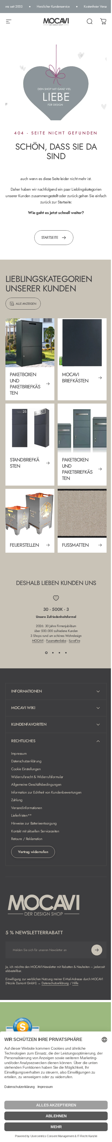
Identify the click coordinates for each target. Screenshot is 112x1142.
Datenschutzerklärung (26, 752)
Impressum (18, 744)
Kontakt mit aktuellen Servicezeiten (35, 822)
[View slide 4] (66, 653)
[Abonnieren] (92, 941)
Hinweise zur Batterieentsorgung (34, 814)
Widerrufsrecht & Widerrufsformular (37, 768)
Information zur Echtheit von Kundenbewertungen (46, 783)
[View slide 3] (59, 653)
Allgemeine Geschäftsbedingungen (36, 775)
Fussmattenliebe (56, 640)
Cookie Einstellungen (26, 760)
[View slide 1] (46, 653)
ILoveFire (74, 640)
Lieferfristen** (21, 806)
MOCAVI (37, 640)
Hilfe (88, 974)
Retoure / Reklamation (26, 830)
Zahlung (17, 791)
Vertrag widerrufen (33, 842)
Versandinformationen (26, 799)
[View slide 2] (52, 653)
